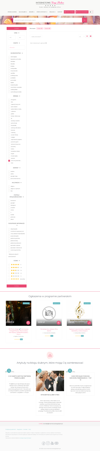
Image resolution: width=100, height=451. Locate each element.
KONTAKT (60, 11)
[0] (87, 36)
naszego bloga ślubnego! (25, 438)
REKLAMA (52, 11)
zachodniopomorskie (15, 92)
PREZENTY (13, 146)
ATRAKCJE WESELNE (15, 120)
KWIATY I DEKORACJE (15, 116)
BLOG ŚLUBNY (22, 11)
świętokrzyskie (14, 85)
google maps (13, 176)
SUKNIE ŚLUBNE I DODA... (16, 109)
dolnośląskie (13, 56)
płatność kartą (14, 240)
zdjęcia (12, 186)
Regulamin (19, 429)
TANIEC (12, 148)
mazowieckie (14, 70)
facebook (13, 200)
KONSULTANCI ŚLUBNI (15, 151)
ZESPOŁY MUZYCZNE (15, 104)
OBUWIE (13, 158)
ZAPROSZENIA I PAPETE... (16, 139)
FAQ (30, 429)
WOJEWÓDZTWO (16, 53)
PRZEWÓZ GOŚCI (14, 141)
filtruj (16, 28)
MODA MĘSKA (14, 156)
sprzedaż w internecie (16, 247)
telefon (12, 171)
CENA (16, 33)
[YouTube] (52, 443)
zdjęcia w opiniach (15, 188)
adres (12, 173)
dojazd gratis (13, 229)
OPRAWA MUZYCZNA (15, 144)
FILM (12, 102)
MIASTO (15, 43)
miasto (39, 28)
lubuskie (12, 63)
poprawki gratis (14, 236)
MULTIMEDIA (16, 182)
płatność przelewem (15, 243)
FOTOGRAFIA (13, 99)
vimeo (12, 210)
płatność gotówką (15, 238)
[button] (91, 11)
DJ (11, 118)
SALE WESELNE (14, 106)
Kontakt (25, 429)
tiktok (12, 219)
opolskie (12, 73)
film (11, 191)
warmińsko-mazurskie (16, 87)
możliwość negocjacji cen (17, 231)
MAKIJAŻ (13, 137)
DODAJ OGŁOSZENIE (82, 11)
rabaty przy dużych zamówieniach (13, 255)
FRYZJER (12, 153)
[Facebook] (44, 443)
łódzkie (12, 66)
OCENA (16, 260)
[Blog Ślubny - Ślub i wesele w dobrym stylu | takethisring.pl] (56, 443)
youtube (12, 207)
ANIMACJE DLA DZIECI (16, 127)
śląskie (12, 82)
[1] (90, 36)
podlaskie (13, 77)
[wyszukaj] (84, 20)
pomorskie (13, 80)
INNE (12, 163)
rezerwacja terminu (15, 250)
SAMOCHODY (14, 123)
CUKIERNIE (13, 111)
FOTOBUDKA (13, 125)
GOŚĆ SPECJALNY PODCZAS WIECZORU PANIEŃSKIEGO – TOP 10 (80, 378)
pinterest (12, 217)
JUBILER (12, 113)
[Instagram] (48, 443)
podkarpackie (14, 75)
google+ (12, 203)
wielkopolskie (14, 89)
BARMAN (13, 130)
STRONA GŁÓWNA (12, 11)
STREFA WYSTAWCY (41, 11)
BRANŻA (16, 96)
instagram (13, 205)
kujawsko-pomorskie (15, 59)
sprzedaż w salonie (15, 245)
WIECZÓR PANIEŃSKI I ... (16, 160)
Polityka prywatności (10, 429)
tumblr (12, 214)
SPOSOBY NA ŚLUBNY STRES (50, 395)
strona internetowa (15, 178)
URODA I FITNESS (14, 134)
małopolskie (13, 68)
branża (47, 28)
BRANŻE (31, 11)
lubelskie (12, 61)
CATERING (13, 132)
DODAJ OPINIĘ (69, 11)
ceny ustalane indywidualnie (17, 233)
